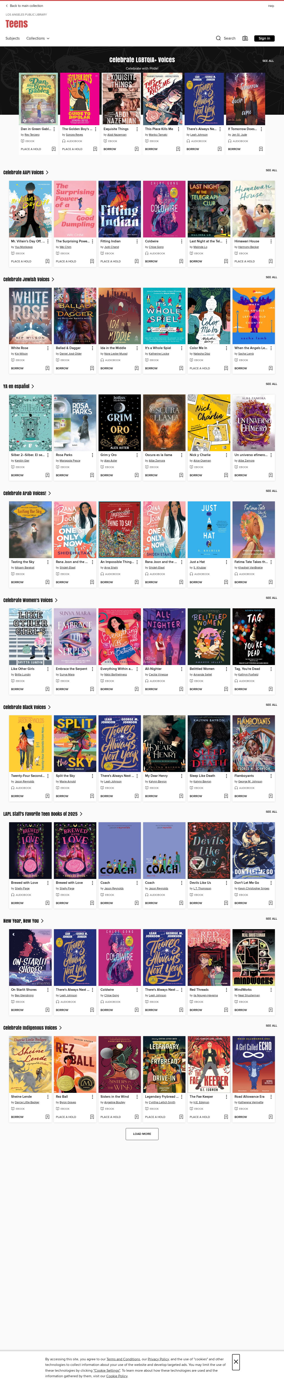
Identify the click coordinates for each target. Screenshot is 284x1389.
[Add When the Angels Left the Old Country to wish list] (270, 369)
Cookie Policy (116, 1376)
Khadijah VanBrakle (250, 567)
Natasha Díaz (201, 354)
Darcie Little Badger (27, 1102)
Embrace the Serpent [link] (71, 669)
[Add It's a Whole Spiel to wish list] (181, 369)
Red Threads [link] (199, 990)
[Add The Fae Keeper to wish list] (226, 1117)
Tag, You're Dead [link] (247, 669)
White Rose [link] (19, 348)
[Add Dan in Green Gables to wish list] (53, 149)
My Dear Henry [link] (156, 776)
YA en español (16, 386)
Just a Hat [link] (197, 562)
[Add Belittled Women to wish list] (226, 689)
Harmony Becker (248, 247)
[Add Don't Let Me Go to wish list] (270, 903)
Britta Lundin (23, 674)
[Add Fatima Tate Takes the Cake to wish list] (270, 582)
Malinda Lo (200, 247)
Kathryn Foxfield (248, 674)
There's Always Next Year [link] (202, 129)
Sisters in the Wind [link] (115, 1097)
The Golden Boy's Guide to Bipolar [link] (77, 129)
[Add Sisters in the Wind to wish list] (136, 1117)
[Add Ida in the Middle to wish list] (136, 369)
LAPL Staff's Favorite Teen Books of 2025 (41, 813)
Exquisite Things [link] (116, 129)
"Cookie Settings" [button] (106, 1370)
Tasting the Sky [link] (22, 562)
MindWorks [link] (243, 990)
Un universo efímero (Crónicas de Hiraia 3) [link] (252, 455)
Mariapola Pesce (70, 460)
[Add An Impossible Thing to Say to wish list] (136, 582)
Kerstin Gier (22, 460)
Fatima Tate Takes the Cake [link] (252, 562)
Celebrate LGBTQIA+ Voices (142, 59)
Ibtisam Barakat (24, 567)
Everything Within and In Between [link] (118, 669)
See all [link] (268, 61)
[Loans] (245, 39)
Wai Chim (65, 247)
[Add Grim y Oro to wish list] (136, 475)
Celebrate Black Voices (25, 707)
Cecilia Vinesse (158, 674)
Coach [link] (105, 883)
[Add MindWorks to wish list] (270, 1010)
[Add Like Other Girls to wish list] (47, 689)
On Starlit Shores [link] (24, 990)
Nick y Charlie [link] (200, 455)
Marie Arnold (68, 781)
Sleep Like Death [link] (202, 776)
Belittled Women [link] (202, 669)
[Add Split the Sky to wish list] (92, 796)
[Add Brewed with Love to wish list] (47, 903)
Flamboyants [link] (244, 776)
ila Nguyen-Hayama (205, 995)
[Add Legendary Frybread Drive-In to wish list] (181, 1117)
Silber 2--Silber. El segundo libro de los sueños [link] (28, 455)
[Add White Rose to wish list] (47, 369)
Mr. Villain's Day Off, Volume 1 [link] (28, 241)
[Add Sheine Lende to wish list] (47, 1117)
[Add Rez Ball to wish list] (92, 1117)
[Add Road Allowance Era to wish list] (270, 1117)
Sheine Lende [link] (21, 1097)
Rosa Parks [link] (64, 455)
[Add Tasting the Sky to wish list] (47, 582)
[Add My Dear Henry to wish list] (181, 796)
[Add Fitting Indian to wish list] (136, 262)
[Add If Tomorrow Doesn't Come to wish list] (261, 149)
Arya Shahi (111, 567)
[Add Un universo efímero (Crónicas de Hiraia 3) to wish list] (270, 475)
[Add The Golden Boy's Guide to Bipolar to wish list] (95, 149)
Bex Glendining (24, 995)
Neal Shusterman (249, 995)
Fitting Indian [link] (111, 241)
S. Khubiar (199, 567)
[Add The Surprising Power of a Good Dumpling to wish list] (92, 262)
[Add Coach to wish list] (136, 903)
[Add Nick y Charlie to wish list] (226, 475)
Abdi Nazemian (116, 135)
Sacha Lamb (246, 354)
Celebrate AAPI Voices (24, 172)
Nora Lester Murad (115, 354)
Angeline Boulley (114, 1102)
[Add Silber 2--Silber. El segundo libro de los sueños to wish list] (47, 475)
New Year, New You (21, 920)
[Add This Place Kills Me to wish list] (178, 149)
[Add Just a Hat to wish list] (226, 582)
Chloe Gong (156, 247)
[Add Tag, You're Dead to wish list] (270, 689)
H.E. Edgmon (201, 1102)
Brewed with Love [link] (24, 883)
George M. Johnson (250, 781)
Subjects (13, 38)
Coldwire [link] (151, 241)
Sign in (264, 38)
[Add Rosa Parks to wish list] (92, 475)
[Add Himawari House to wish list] (270, 262)
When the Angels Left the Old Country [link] (252, 348)
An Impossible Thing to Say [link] (118, 562)
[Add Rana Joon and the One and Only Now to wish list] (92, 582)
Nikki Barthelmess (115, 674)
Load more (142, 1134)
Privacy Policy (158, 1359)
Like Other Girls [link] (22, 669)
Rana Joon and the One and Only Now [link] (73, 562)
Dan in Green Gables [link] (36, 129)
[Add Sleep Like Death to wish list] (226, 796)
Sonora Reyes (74, 135)
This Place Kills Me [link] (159, 129)
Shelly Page (22, 888)
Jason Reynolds (24, 781)
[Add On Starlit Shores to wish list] (47, 1010)
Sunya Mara (67, 674)
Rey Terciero (32, 135)
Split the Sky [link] (65, 776)
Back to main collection (26, 6)
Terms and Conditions (123, 1359)
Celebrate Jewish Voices (27, 279)
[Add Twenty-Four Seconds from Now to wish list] (47, 796)
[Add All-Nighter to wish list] (181, 689)
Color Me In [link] (198, 348)
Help (271, 6)
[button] (225, 39)
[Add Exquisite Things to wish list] (136, 149)
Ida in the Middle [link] (113, 348)
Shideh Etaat (67, 567)
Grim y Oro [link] (109, 455)
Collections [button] (36, 38)
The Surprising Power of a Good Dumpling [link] (73, 241)
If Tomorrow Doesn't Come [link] (243, 129)
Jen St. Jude (239, 135)
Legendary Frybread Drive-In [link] (162, 1097)
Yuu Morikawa (24, 247)
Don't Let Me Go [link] (247, 883)
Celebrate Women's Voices (28, 600)
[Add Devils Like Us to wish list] (226, 903)
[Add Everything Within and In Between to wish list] (136, 689)
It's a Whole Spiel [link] (158, 348)
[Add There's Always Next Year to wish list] (219, 149)
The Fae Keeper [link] (201, 1097)
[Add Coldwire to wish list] (181, 262)
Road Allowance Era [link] (249, 1097)
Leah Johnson (199, 135)
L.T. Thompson (202, 888)
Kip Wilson (21, 354)
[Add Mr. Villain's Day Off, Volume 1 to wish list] (47, 262)
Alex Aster (110, 460)
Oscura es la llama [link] (158, 455)
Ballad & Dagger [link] (68, 348)
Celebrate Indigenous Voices (30, 1027)
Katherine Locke (159, 354)
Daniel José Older (71, 354)
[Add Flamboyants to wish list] (270, 796)
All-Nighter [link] (153, 669)
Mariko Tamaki (158, 135)
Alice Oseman (202, 460)
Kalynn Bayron (158, 781)
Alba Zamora (157, 460)
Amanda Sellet (202, 674)
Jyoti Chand (111, 247)
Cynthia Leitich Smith (162, 1102)
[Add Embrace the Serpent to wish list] (92, 689)
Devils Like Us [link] (200, 883)
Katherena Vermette (250, 1102)
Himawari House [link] (247, 241)
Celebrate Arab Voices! (25, 493)
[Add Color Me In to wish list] (226, 369)
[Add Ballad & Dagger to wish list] (92, 369)
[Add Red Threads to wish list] (226, 1010)
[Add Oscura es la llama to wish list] (181, 475)
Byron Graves (68, 1102)
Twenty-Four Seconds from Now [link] (28, 776)
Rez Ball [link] (62, 1097)
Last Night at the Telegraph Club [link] (207, 241)
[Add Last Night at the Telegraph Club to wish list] (226, 262)
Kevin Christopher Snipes (253, 888)
